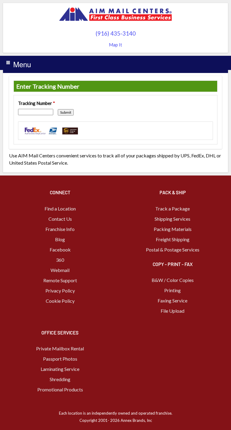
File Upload (172, 311)
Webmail (60, 270)
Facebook (60, 249)
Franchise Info (60, 229)
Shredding (60, 379)
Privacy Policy (60, 290)
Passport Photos (60, 359)
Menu (22, 64)
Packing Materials (173, 229)
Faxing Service (172, 300)
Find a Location (60, 208)
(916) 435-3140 (116, 33)
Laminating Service (60, 369)
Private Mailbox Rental (60, 348)
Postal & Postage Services (172, 249)
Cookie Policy (60, 301)
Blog (60, 239)
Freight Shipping (172, 239)
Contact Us (60, 219)
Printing (172, 290)
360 (60, 260)
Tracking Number (36, 103)
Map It (115, 44)
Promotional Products (60, 389)
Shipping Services (172, 219)
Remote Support (60, 280)
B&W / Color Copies (173, 280)
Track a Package (172, 208)
